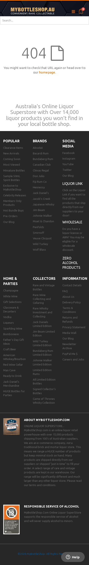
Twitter (67, 169)
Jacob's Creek (41, 198)
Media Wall (69, 332)
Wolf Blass (39, 249)
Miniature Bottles (14, 170)
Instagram (68, 158)
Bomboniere (11, 334)
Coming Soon (11, 158)
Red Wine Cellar (13, 364)
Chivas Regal (41, 170)
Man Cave (9, 370)
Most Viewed (11, 164)
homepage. (47, 72)
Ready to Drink (12, 375)
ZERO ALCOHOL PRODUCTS (71, 262)
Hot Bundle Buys (13, 210)
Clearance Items (13, 147)
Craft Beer (9, 349)
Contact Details (72, 285)
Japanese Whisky (43, 204)
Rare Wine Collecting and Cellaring (42, 298)
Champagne (10, 290)
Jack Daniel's (41, 192)
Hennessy (39, 187)
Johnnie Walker (42, 215)
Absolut (38, 147)
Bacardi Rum (41, 153)
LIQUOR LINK (72, 184)
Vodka (7, 317)
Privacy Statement (74, 327)
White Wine (10, 296)
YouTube (68, 164)
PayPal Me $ (70, 353)
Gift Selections (12, 301)
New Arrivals (11, 153)
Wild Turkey (40, 243)
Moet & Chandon (43, 221)
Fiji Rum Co (40, 181)
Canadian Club (42, 164)
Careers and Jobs (73, 359)
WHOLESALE (72, 222)
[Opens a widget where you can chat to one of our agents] (73, 557)
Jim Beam (39, 209)
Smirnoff (38, 232)
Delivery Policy (71, 302)
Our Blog (8, 221)
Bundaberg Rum (43, 158)
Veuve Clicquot (42, 238)
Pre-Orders (10, 216)
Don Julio (38, 176)
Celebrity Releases (14, 195)
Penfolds (38, 227)
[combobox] (44, 20)
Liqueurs (8, 322)
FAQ (65, 291)
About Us (68, 296)
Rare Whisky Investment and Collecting (42, 312)
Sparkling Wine (12, 328)
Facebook (68, 152)
